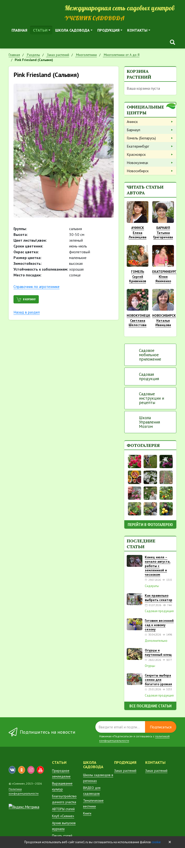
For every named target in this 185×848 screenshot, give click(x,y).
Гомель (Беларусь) (141, 138)
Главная (19, 30)
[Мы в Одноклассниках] (21, 770)
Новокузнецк (137, 162)
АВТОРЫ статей (63, 809)
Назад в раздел (26, 312)
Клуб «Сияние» (63, 816)
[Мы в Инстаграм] (30, 770)
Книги (87, 813)
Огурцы (150, 666)
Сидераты (152, 586)
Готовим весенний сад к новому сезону (159, 624)
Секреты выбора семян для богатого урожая (158, 679)
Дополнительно (156, 641)
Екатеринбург (138, 146)
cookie (156, 842)
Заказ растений (125, 770)
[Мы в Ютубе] (40, 770)
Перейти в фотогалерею (150, 524)
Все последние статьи (150, 706)
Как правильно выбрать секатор (158, 597)
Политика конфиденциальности (24, 791)
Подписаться (161, 727)
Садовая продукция (149, 376)
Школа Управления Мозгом (149, 422)
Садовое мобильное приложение (150, 355)
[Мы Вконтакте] (12, 770)
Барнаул (133, 129)
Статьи (40, 30)
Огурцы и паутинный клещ (158, 652)
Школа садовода (72, 30)
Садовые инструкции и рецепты (151, 398)
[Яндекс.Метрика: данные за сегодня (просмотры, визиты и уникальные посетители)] (24, 807)
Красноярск (136, 154)
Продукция (108, 30)
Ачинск (132, 121)
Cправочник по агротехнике (36, 286)
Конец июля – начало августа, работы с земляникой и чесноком (157, 566)
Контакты (137, 30)
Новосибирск (138, 170)
